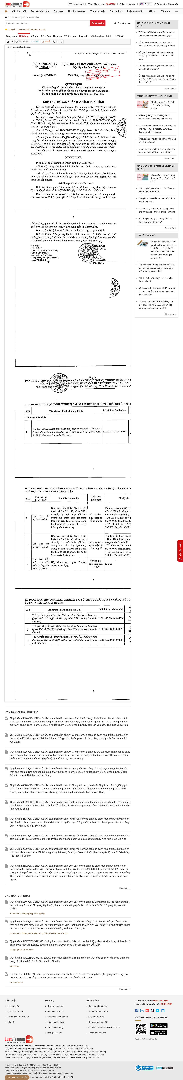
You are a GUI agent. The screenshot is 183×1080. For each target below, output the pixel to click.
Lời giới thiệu (13, 1006)
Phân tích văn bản (56, 1011)
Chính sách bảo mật (97, 1022)
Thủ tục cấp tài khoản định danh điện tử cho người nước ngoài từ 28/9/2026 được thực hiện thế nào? (157, 128)
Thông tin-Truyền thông (32, 933)
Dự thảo (58, 11)
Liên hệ (11, 1022)
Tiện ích (165, 11)
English (148, 4)
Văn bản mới (19, 11)
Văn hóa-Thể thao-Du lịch (56, 933)
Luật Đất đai (49, 1077)
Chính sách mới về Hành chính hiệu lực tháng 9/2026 (162, 105)
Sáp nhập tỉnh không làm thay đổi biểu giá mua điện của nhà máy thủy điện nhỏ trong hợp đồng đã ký (156, 267)
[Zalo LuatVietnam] (142, 1011)
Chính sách (28, 950)
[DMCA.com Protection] (164, 1069)
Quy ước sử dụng (96, 1017)
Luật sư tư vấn (135, 11)
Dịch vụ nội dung (55, 1027)
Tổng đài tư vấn (55, 1033)
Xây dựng (14, 966)
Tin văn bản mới (76, 11)
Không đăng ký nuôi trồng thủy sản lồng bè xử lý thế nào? (163, 178)
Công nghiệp (16, 950)
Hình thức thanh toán (98, 1011)
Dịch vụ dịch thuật (56, 1022)
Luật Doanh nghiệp (33, 1077)
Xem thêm (124, 888)
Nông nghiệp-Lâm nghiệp (33, 913)
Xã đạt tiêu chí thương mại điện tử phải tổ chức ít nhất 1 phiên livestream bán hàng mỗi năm (157, 291)
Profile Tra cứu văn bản (18, 1017)
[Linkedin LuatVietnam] (162, 1011)
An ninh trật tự (16, 982)
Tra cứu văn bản (40, 11)
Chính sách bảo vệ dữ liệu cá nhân (104, 1027)
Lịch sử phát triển (15, 1011)
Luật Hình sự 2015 (64, 1077)
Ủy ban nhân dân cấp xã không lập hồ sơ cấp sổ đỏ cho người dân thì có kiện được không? (157, 79)
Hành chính (15, 913)
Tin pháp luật (97, 11)
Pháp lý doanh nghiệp (58, 1017)
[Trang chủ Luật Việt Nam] (17, 4)
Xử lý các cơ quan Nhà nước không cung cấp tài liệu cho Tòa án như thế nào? (156, 55)
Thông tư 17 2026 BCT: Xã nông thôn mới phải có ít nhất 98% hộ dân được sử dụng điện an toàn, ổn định (156, 304)
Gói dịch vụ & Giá (127, 4)
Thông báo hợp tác (97, 1033)
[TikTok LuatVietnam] (152, 1011)
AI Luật (152, 11)
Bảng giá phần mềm (97, 1006)
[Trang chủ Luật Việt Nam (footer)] (19, 1042)
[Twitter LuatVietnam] (157, 1011)
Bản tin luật (116, 11)
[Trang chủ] (6, 11)
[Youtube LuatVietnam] (147, 1011)
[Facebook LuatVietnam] (136, 1011)
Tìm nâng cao (124, 23)
